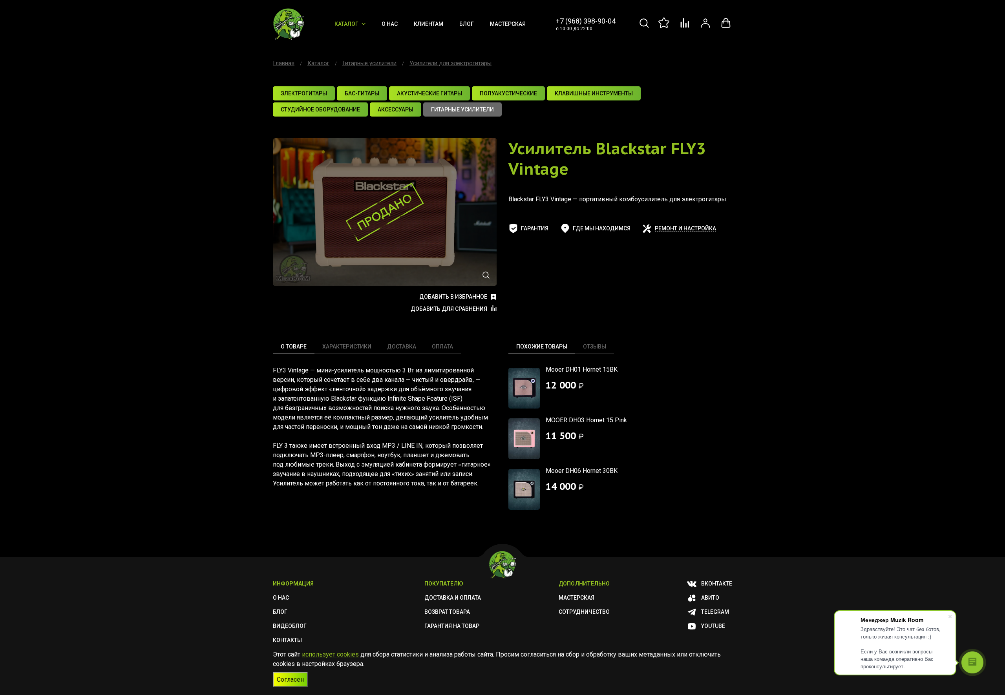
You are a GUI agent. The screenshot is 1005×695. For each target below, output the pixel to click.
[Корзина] (726, 27)
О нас (390, 24)
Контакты (287, 640)
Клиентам (428, 24)
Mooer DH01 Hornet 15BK (582, 369)
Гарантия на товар (451, 626)
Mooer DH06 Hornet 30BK (582, 470)
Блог (466, 24)
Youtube (713, 626)
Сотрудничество (584, 612)
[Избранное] (664, 27)
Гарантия (534, 228)
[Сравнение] (685, 27)
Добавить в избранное (453, 297)
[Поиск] (644, 27)
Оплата (442, 346)
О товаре (294, 346)
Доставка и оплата (452, 598)
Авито (710, 598)
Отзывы (594, 346)
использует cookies (330, 654)
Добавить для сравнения (449, 309)
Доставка (401, 346)
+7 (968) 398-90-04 (586, 21)
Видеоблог (290, 626)
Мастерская (508, 24)
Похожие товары (541, 346)
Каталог (346, 24)
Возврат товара (447, 612)
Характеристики (346, 346)
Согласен (290, 679)
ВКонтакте (716, 583)
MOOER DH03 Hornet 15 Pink (586, 420)
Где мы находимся (601, 228)
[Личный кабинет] (705, 27)
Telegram (715, 612)
